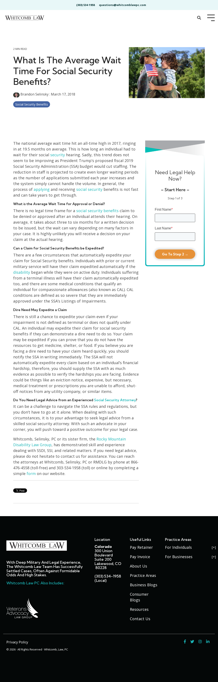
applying (42, 189)
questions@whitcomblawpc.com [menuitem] (122, 5)
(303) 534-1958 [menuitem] (85, 5)
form (32, 473)
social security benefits (97, 210)
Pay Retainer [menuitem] (141, 547)
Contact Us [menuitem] (140, 618)
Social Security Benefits (31, 104)
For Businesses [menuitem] (178, 556)
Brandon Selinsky (34, 94)
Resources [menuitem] (139, 609)
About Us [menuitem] (138, 566)
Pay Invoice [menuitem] (140, 556)
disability (21, 272)
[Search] (199, 18)
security (57, 154)
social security (89, 189)
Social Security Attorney (115, 400)
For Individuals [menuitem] (178, 547)
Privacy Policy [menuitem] (17, 642)
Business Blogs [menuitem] (143, 584)
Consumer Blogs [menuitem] (140, 597)
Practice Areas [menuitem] (143, 575)
